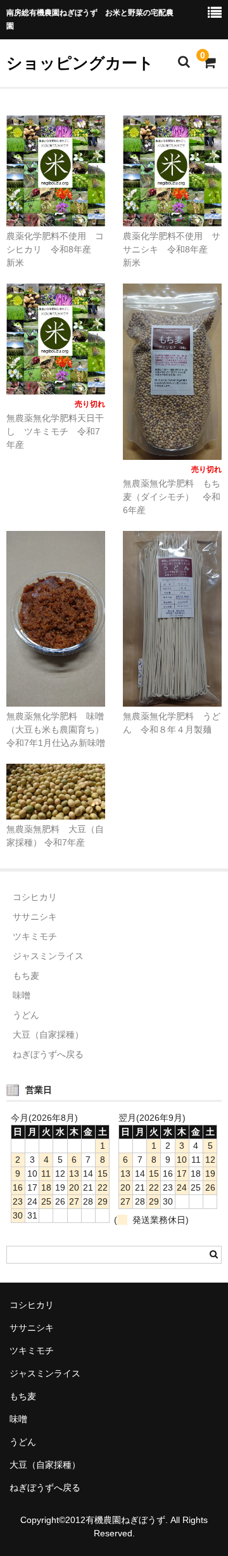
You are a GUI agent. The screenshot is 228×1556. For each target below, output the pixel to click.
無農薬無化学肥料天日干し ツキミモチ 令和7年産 (55, 431)
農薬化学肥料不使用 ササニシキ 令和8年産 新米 (171, 249)
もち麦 (26, 976)
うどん (30, 1015)
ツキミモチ (35, 936)
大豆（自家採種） (48, 1035)
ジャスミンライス (48, 956)
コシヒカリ (35, 897)
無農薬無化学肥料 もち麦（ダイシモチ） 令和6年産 (171, 496)
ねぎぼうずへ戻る (48, 1054)
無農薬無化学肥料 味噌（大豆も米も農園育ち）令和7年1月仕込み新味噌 (55, 729)
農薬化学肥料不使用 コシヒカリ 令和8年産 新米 (55, 249)
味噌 (21, 995)
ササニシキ (35, 917)
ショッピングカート (80, 63)
